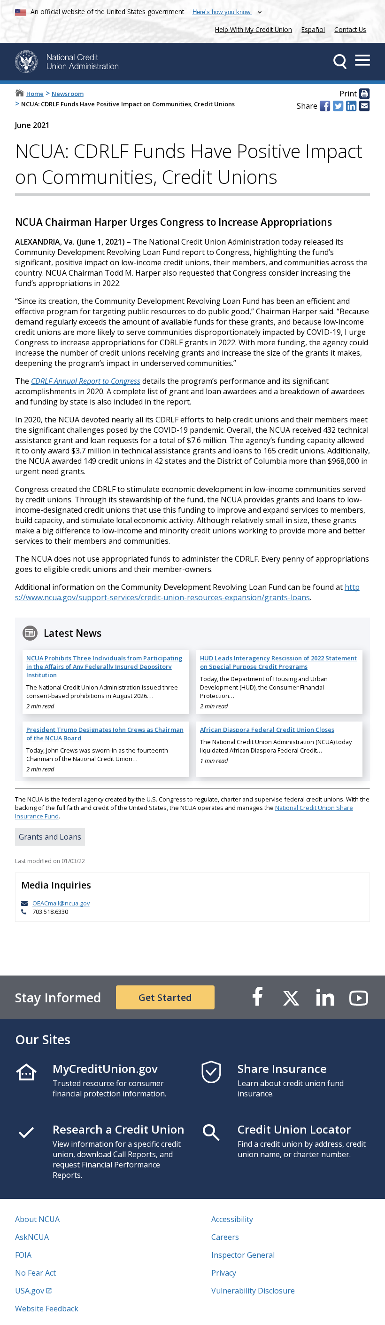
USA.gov (29, 1290)
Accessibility (232, 1219)
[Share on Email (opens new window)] (364, 106)
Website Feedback (46, 1308)
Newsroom (68, 93)
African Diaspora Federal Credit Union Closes (267, 729)
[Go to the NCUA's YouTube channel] (358, 997)
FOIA (23, 1255)
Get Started (165, 997)
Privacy (223, 1273)
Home (35, 93)
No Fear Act (35, 1273)
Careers (225, 1237)
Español (313, 29)
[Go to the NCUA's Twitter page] (291, 997)
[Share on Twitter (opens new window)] (338, 106)
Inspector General (243, 1255)
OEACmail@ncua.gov (61, 903)
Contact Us (350, 29)
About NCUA (37, 1219)
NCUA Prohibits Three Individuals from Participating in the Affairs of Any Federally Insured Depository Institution (104, 666)
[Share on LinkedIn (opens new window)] (351, 106)
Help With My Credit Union (251, 28)
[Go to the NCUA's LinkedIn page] (325, 997)
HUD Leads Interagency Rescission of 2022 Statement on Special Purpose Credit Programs (278, 662)
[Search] (339, 61)
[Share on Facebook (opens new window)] (325, 106)
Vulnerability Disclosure (253, 1290)
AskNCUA (32, 1237)
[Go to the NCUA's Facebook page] (257, 997)
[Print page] (364, 94)
